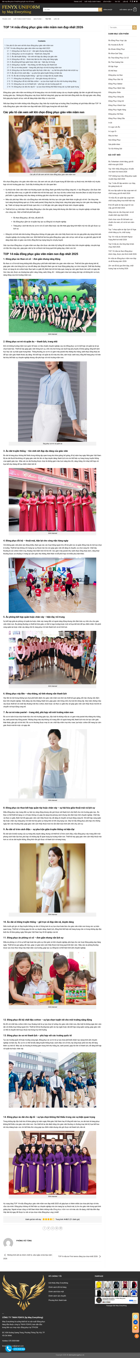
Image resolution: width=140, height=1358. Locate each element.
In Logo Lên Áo (114, 127)
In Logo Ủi (112, 131)
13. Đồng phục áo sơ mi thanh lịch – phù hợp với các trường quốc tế (34, 84)
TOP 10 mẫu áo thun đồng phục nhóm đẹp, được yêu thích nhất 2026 (122, 252)
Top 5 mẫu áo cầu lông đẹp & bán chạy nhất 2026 (121, 245)
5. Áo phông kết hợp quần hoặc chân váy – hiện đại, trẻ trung (31, 62)
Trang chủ (78, 1)
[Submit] (100, 10)
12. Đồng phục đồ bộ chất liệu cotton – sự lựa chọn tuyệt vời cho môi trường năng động (41, 81)
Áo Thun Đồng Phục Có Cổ (118, 58)
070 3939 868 (19, 1349)
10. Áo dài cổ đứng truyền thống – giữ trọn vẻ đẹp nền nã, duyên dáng (35, 76)
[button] (43, 1219)
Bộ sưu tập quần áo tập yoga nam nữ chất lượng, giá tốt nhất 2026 (122, 191)
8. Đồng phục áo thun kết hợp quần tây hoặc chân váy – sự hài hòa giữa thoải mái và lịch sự (42, 70)
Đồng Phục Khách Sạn (117, 105)
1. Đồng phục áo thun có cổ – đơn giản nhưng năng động (29, 51)
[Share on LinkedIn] (61, 1228)
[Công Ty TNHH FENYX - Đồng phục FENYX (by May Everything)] (21, 9)
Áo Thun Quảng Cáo (115, 62)
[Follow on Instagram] (132, 1)
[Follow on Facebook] (130, 1)
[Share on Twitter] (48, 1228)
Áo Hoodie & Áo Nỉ (115, 45)
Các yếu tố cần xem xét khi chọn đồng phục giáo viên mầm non (28, 45)
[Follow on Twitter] (134, 1)
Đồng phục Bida (114, 92)
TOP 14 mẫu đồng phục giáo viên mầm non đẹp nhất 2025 (27, 48)
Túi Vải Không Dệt (115, 149)
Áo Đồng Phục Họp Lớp (117, 40)
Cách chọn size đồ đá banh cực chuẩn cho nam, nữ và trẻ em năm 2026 (121, 222)
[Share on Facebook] (44, 1228)
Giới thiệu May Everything (58, 1283)
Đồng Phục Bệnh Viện (116, 88)
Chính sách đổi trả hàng (57, 1287)
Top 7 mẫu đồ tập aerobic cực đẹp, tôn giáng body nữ (122, 184)
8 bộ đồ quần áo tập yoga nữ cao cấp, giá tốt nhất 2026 (121, 206)
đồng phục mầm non (61, 1209)
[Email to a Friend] (52, 1228)
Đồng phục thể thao (115, 114)
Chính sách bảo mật (56, 1292)
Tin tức (117, 1)
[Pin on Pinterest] (57, 1228)
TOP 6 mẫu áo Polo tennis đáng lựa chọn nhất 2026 (78, 1256)
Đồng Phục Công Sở (116, 101)
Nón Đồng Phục (114, 140)
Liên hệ (125, 1)
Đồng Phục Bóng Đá (116, 97)
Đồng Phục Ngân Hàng (117, 110)
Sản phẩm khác (114, 144)
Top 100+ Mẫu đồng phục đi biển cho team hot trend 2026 (121, 170)
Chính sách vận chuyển (57, 1296)
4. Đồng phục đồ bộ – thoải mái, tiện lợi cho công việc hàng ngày (32, 59)
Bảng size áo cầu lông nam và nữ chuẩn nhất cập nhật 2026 (121, 213)
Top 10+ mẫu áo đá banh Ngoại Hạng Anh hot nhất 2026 (120, 238)
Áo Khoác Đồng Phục (116, 49)
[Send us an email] (136, 1)
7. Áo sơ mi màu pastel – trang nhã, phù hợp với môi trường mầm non (34, 67)
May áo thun (113, 136)
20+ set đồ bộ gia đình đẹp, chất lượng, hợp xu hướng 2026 (120, 267)
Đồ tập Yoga (113, 66)
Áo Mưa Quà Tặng (115, 53)
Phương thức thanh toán (57, 1300)
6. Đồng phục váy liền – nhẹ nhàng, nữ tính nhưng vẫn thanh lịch (32, 65)
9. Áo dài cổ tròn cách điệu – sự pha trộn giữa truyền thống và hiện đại (34, 73)
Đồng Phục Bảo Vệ (115, 79)
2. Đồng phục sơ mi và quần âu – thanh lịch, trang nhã (28, 54)
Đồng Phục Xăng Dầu (116, 118)
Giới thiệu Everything (92, 1)
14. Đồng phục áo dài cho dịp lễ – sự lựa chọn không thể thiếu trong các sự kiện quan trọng (43, 87)
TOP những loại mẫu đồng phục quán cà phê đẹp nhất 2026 (122, 177)
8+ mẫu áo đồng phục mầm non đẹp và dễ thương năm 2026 (122, 259)
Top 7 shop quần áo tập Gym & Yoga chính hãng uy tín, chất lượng (122, 230)
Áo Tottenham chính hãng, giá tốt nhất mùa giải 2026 (120, 163)
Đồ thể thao (112, 71)
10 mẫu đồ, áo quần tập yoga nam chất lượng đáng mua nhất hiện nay (121, 199)
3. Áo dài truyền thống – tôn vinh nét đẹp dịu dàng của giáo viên (32, 56)
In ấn (110, 123)
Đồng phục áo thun (115, 75)
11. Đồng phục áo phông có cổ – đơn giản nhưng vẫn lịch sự (31, 78)
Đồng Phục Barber (115, 84)
